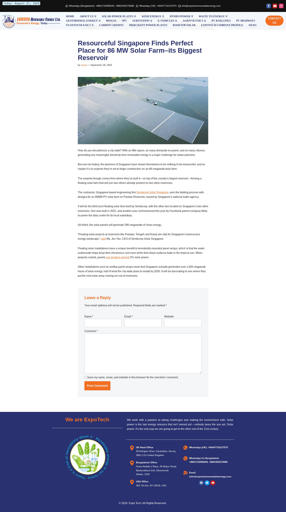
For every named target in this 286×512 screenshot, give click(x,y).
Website (169, 316)
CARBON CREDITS (111, 25)
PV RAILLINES (221, 20)
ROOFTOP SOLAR (184, 25)
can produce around (117, 257)
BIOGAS (111, 20)
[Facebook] (268, 6)
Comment (90, 331)
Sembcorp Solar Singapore (152, 192)
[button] (95, 16)
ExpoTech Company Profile (222, 25)
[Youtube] (275, 6)
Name (88, 316)
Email (128, 316)
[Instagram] (281, 6)
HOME (70, 16)
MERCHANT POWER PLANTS (148, 25)
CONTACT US (274, 20)
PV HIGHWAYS (245, 20)
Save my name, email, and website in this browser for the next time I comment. (132, 377)
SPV (124, 20)
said (103, 238)
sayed (84, 65)
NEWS (253, 25)
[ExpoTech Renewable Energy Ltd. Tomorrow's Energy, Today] (31, 20)
